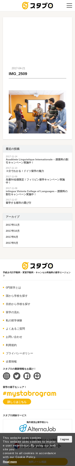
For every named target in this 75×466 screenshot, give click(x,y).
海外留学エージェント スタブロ (37, 266)
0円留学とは (13, 287)
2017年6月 (12, 236)
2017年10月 (13, 230)
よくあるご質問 (15, 328)
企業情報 (11, 361)
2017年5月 (12, 242)
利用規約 (11, 345)
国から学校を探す (17, 295)
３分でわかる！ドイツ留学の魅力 (25, 170)
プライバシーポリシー (19, 353)
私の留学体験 (14, 320)
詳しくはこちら (17, 401)
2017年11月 (13, 224)
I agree (64, 439)
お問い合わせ (14, 336)
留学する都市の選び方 (18, 202)
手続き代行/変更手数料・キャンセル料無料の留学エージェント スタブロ (37, 5)
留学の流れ (12, 312)
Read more (10, 461)
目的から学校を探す (18, 303)
